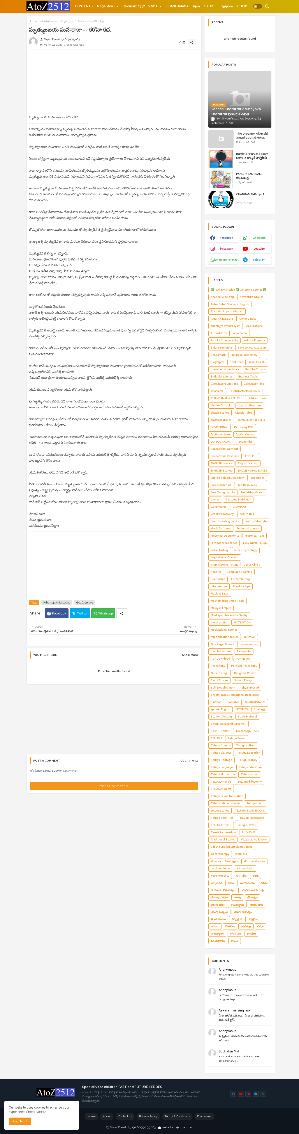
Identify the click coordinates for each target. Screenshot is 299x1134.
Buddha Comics (255, 369)
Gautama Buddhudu (238, 499)
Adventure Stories (252, 297)
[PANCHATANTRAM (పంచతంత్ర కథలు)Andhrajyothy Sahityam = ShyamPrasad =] (221, 179)
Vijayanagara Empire (254, 839)
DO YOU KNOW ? (222, 441)
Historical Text (254, 535)
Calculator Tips (254, 383)
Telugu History (247, 760)
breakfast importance (225, 369)
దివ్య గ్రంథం (237, 919)
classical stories (221, 420)
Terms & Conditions (177, 1116)
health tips (247, 514)
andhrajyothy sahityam (225, 326)
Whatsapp (105, 613)
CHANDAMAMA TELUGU (226, 398)
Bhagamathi (218, 354)
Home (33, 21)
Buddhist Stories (221, 376)
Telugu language (222, 767)
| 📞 (121, 1127)
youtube (259, 248)
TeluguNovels (246, 825)
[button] (257, 6)
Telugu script (255, 803)
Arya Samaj (240, 333)
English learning (248, 463)
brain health (257, 362)
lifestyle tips (241, 586)
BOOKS (242, 6)
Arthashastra (219, 333)
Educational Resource (225, 456)
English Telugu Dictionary (227, 477)
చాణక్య (237, 897)
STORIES (210, 6)
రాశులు (234, 940)
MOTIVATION (242, 622)
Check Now (34, 1112)
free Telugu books (223, 492)
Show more (190, 655)
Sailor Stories (219, 680)
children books (257, 398)
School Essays (243, 680)
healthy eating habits (225, 521)
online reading (249, 644)
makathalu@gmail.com (177, 1127)
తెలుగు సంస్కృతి (219, 911)
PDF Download (220, 658)
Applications (254, 326)
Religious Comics (245, 673)
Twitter (82, 613)
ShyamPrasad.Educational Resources (235, 694)
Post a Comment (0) (114, 786)
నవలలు (215, 926)
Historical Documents (225, 535)
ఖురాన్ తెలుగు (247, 883)
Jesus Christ (252, 564)
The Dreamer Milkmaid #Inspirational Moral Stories (252, 137)
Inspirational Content (225, 557)
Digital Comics (245, 434)
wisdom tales (245, 868)
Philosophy (218, 666)
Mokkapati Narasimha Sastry (229, 615)
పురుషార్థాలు (217, 933)
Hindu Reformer (221, 528)
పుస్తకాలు (227, 6)
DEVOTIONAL (219, 427)
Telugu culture (245, 745)
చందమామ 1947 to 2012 (140, 6)
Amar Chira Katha (222, 318)
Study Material (247, 716)
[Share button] (121, 613)
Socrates (233, 702)
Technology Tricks (248, 731)
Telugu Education (248, 752)
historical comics (248, 528)
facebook (226, 237)
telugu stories (220, 810)
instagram (226, 248)
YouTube (241, 875)
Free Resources (247, 485)
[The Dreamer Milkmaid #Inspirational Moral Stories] (221, 139)
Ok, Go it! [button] (20, 1121)
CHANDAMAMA (177, 6)
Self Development (223, 687)
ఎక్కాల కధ (216, 883)
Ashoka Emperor (254, 340)
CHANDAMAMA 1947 (250, 194)
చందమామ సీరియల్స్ (253, 890)
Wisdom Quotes (254, 861)
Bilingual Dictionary (244, 354)
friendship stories (252, 492)
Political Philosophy (244, 666)
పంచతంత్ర (246, 926)
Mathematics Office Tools (227, 600)
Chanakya (217, 391)
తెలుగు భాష (256, 904)
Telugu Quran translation (227, 796)
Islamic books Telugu (224, 564)
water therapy (220, 854)
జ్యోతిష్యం (252, 897)
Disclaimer (204, 1116)
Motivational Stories (224, 629)
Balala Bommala (221, 347)
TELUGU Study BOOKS (250, 810)
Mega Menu (106, 6)
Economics (246, 441)
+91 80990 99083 (144, 1127)
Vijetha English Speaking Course (232, 846)
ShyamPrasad (250, 687)
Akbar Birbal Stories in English (230, 304)
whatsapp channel (227, 259)
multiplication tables (224, 637)
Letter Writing (240, 579)
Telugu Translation (251, 817)
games (215, 499)
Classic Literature (249, 405)
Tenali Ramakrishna (223, 832)
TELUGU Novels (221, 781)
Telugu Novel (250, 774)
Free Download (221, 485)
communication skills (251, 420)
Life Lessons (219, 586)
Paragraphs (244, 651)
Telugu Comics (220, 745)
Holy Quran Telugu (255, 543)
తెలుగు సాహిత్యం (243, 911)
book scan (236, 362)
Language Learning (239, 571)
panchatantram (221, 651)
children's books (221, 405)
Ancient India (247, 318)
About (107, 1116)
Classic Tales (243, 412)
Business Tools (248, 376)
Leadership (218, 579)
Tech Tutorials (220, 731)
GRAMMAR (239, 506)
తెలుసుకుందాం (49, 21)
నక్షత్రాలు (253, 919)
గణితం (263, 883)
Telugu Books (237, 738)
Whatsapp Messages (56, 602)
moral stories (219, 622)
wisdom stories (220, 868)
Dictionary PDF (243, 427)
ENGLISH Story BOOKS (253, 470)
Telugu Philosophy (249, 781)
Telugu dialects (221, 752)
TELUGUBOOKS (221, 825)
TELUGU (216, 738)
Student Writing (221, 716)
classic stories (220, 412)
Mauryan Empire (221, 608)
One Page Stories (222, 644)
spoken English (220, 709)
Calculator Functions (224, 383)
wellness (241, 854)
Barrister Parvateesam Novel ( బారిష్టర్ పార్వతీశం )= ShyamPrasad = (253, 157)
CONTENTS (84, 6)
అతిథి (256, 875)
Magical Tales (220, 593)
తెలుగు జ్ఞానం (237, 904)
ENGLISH (251, 456)
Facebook (59, 613)
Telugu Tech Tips (222, 817)
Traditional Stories (223, 839)
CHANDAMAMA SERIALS (244, 391)
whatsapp (259, 237)
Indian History (220, 550)
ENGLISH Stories (221, 470)
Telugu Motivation (223, 774)
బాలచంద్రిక (235, 933)
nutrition (249, 637)
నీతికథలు (230, 926)
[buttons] (233, 1094)
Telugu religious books (226, 803)
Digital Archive (220, 434)
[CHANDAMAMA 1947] (221, 199)
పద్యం (260, 926)
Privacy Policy (148, 1116)
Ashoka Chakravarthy (224, 340)
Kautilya (216, 571)
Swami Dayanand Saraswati (228, 723)
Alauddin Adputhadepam (227, 311)
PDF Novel (243, 658)
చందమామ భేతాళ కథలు (223, 890)
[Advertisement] (114, 83)
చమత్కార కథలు (219, 897)
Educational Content (224, 448)
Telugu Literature (250, 767)
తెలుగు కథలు (218, 904)
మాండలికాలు (218, 940)
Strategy (260, 709)
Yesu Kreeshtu (220, 875)
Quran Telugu (219, 673)
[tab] (84, 6)
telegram (259, 259)
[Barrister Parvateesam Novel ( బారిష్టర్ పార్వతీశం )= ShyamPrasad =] (221, 159)
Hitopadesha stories (224, 543)
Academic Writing (222, 297)
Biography (217, 362)
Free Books (257, 477)
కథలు (196, 6)
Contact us (125, 1116)
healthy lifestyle (256, 521)
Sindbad (216, 702)
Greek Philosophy (222, 514)
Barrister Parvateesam (252, 347)
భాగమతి (251, 933)
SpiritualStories (255, 702)
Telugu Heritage (221, 760)
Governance (219, 506)
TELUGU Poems (221, 788)
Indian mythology (245, 550)
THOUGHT (249, 832)
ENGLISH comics (221, 463)
